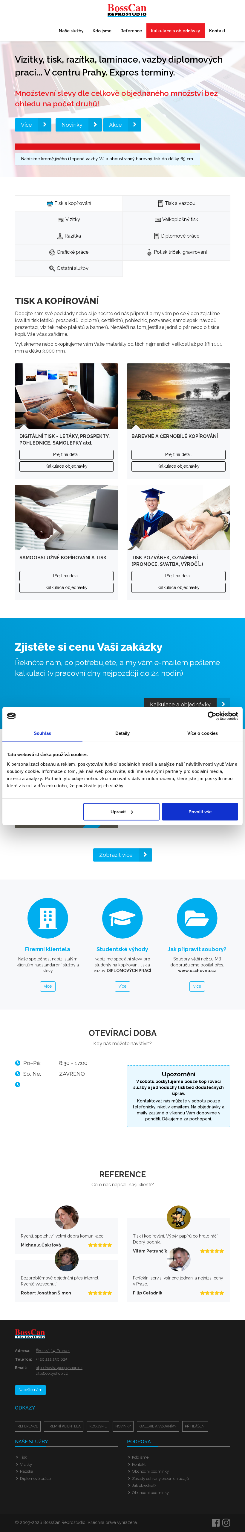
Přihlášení (195, 1426)
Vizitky (26, 1464)
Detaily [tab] (122, 733)
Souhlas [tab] (42, 733)
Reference (131, 30)
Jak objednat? (144, 1485)
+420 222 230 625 (51, 1359)
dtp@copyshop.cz (52, 1373)
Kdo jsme (102, 30)
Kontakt (217, 30)
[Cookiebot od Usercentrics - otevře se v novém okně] (212, 715)
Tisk (23, 1457)
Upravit (118, 811)
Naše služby (71, 30)
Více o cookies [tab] (202, 733)
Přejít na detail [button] (66, 454)
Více (26, 125)
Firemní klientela (64, 1426)
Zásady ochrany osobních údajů (160, 1478)
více (48, 986)
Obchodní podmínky (150, 1471)
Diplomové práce (35, 1478)
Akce (115, 125)
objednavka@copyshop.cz (59, 1367)
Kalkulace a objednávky (175, 30)
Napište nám (30, 1389)
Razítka (26, 1471)
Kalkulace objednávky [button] (66, 466)
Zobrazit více (116, 855)
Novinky (72, 125)
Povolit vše (200, 811)
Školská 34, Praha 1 (53, 1350)
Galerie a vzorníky (158, 1426)
